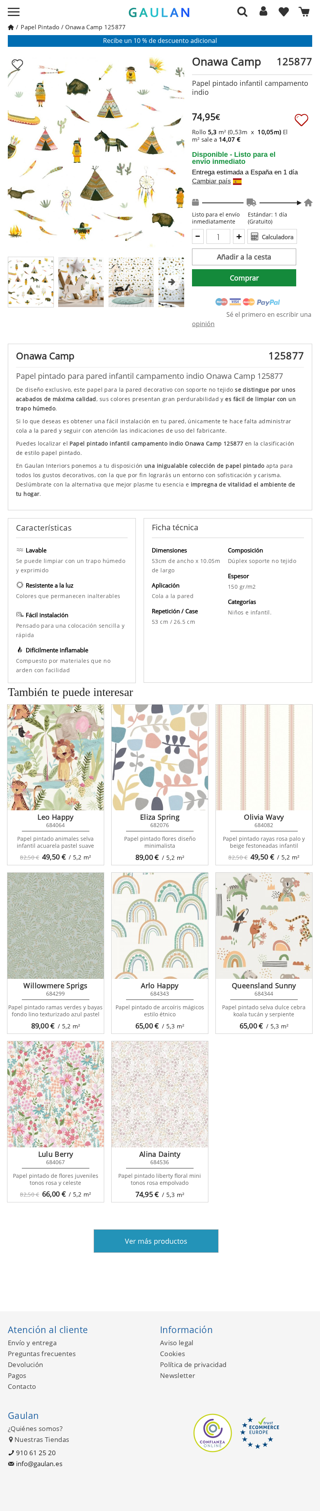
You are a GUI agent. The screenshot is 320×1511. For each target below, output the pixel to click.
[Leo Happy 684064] (55, 758)
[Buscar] (242, 11)
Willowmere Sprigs (55, 985)
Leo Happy (55, 817)
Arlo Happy (160, 985)
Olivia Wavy (264, 817)
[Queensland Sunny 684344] (264, 926)
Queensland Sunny (264, 985)
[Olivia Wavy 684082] (264, 758)
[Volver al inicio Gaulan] (11, 27)
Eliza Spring (160, 817)
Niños (236, 612)
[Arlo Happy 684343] (160, 926)
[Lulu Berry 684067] (55, 1094)
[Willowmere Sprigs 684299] (55, 926)
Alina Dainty (159, 1154)
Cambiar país (211, 181)
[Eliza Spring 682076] (160, 758)
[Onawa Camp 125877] (80, 282)
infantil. (261, 612)
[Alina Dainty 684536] (160, 1094)
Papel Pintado (40, 27)
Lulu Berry (55, 1154)
